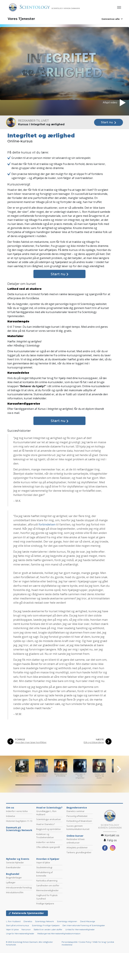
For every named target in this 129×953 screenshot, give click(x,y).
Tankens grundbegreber (79, 852)
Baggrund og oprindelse (48, 829)
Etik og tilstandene (94, 742)
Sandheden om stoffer (47, 885)
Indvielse (10, 816)
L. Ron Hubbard (13, 921)
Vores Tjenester (21, 19)
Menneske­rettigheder (47, 890)
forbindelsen (47, 524)
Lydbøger (10, 882)
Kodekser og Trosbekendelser (45, 836)
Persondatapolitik (69, 942)
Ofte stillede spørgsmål (48, 847)
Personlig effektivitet (77, 816)
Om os (10, 807)
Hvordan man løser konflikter (31, 742)
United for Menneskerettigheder (80, 929)
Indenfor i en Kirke (45, 842)
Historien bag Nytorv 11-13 (19, 820)
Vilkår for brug (99, 942)
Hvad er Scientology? (49, 807)
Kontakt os (111, 835)
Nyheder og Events (17, 859)
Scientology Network (44, 921)
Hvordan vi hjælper (47, 859)
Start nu (107, 122)
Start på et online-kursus (17, 925)
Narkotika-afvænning (46, 880)
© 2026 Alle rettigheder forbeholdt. (29, 943)
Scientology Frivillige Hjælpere (45, 925)
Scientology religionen (67, 921)
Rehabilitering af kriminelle (44, 874)
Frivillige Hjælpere (45, 903)
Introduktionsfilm (14, 892)
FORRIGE (20, 739)
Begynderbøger (14, 877)
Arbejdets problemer (77, 847)
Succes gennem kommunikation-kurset (78, 827)
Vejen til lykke (43, 862)
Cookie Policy (85, 942)
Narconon (26, 929)
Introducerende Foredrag (19, 887)
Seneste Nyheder (15, 862)
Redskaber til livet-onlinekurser (76, 841)
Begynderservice (77, 807)
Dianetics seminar (75, 811)
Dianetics (28, 921)
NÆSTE (100, 739)
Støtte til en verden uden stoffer (48, 929)
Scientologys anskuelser (48, 819)
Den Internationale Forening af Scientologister (83, 925)
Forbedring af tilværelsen (79, 820)
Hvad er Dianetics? (45, 824)
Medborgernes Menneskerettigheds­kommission (58, 933)
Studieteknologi (44, 867)
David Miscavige (87, 921)
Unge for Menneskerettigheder (20, 933)
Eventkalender (13, 867)
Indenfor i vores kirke (17, 811)
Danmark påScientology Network (19, 829)
